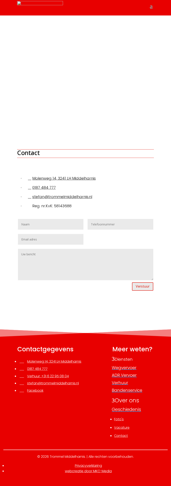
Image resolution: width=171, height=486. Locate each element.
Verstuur (143, 286)
